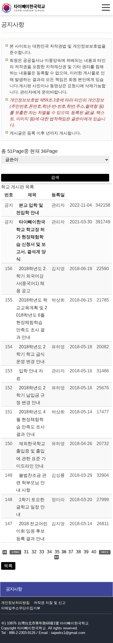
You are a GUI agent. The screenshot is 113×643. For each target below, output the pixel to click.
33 (41, 552)
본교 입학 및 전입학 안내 (29, 209)
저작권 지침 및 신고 (50, 602)
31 (26, 552)
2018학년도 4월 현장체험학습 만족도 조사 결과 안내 (31, 423)
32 (34, 552)
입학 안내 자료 (29, 375)
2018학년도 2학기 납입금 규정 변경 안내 (31, 395)
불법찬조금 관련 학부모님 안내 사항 (31, 482)
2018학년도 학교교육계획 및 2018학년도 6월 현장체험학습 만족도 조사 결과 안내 (31, 319)
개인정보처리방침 (15, 602)
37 (70, 552)
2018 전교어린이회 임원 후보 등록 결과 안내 (31, 531)
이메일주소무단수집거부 (20, 608)
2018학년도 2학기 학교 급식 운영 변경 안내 (31, 354)
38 (78, 552)
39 (86, 552)
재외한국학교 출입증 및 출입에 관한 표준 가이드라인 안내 (31, 454)
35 (57, 552)
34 (49, 552)
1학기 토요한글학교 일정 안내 (30, 507)
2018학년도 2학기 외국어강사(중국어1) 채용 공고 (31, 279)
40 (93, 552)
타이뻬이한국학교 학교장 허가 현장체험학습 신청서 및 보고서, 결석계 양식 (31, 240)
